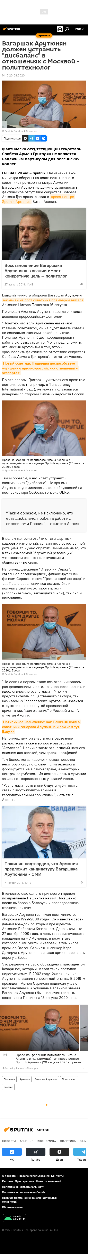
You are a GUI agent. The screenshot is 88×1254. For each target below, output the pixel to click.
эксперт (8, 1086)
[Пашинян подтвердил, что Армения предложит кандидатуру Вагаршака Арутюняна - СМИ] (44, 832)
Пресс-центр (69, 1079)
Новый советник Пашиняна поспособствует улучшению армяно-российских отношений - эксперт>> (40, 368)
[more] (81, 284)
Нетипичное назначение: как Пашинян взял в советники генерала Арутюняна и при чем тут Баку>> (41, 727)
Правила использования (33, 1176)
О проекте (9, 1176)
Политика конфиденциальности (23, 1187)
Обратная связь (12, 1207)
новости (9, 1141)
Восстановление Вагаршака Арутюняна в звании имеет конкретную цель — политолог (36, 271)
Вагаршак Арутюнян (46, 1079)
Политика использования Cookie (23, 1192)
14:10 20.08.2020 (13, 75)
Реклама (7, 1181)
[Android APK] (14, 1218)
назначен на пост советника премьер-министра (43, 300)
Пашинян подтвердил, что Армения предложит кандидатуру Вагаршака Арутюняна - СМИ (41, 869)
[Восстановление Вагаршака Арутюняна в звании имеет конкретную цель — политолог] (44, 234)
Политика (9, 1079)
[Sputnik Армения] (12, 30)
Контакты (57, 1176)
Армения (25, 1079)
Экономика (46, 1141)
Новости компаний (48, 1181)
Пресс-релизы (24, 1181)
